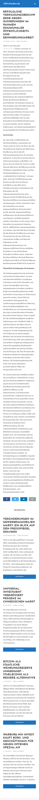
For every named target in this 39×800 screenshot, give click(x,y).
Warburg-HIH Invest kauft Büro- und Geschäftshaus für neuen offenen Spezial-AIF (18, 741)
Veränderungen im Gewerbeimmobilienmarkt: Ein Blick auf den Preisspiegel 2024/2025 (19, 525)
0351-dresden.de (12, 4)
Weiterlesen (20, 576)
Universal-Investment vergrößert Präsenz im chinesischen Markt (19, 595)
